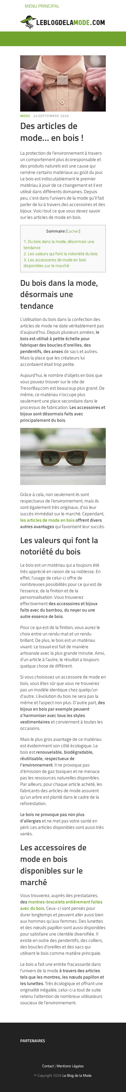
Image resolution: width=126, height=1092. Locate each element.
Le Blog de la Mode (76, 1075)
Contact (48, 1066)
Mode (25, 115)
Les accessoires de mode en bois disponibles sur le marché (55, 262)
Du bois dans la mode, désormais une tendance (59, 244)
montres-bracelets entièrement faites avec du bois (61, 905)
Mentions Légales (70, 1066)
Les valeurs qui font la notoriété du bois (61, 253)
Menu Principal (41, 5)
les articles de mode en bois (47, 520)
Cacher (73, 231)
